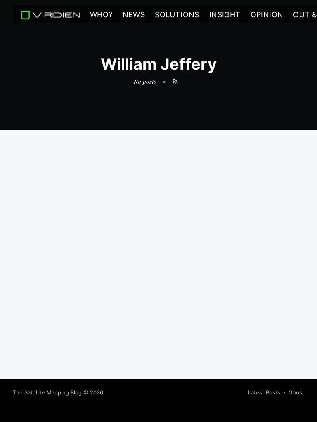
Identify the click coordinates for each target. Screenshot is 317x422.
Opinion (267, 14)
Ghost (296, 392)
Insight (225, 14)
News (134, 14)
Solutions (177, 14)
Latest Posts (264, 392)
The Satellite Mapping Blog (47, 392)
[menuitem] (101, 15)
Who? (101, 14)
